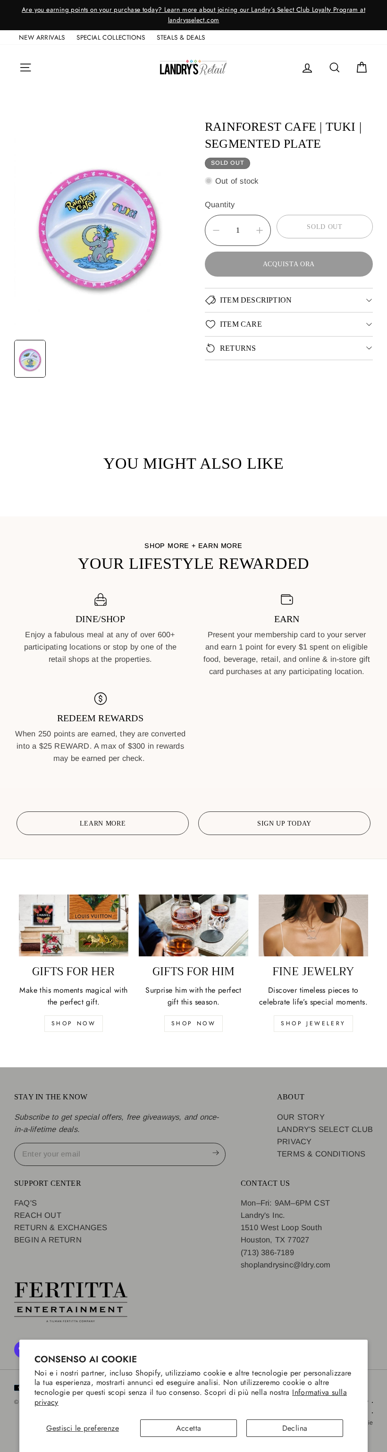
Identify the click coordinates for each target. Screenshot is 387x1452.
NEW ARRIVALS (42, 37)
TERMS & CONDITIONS (321, 1153)
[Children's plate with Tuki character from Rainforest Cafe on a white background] (98, 223)
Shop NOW (193, 1023)
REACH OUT (37, 1215)
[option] (193, 15)
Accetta (189, 1428)
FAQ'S (25, 1203)
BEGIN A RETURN (48, 1239)
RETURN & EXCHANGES (61, 1227)
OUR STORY (301, 1117)
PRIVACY (294, 1141)
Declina (295, 1428)
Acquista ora (289, 264)
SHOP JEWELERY (313, 1023)
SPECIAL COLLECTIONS (110, 37)
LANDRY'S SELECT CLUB (325, 1129)
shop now (73, 1023)
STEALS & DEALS (181, 37)
